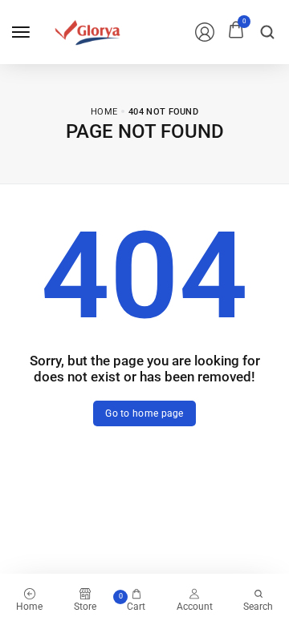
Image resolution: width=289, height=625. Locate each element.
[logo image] (87, 31)
